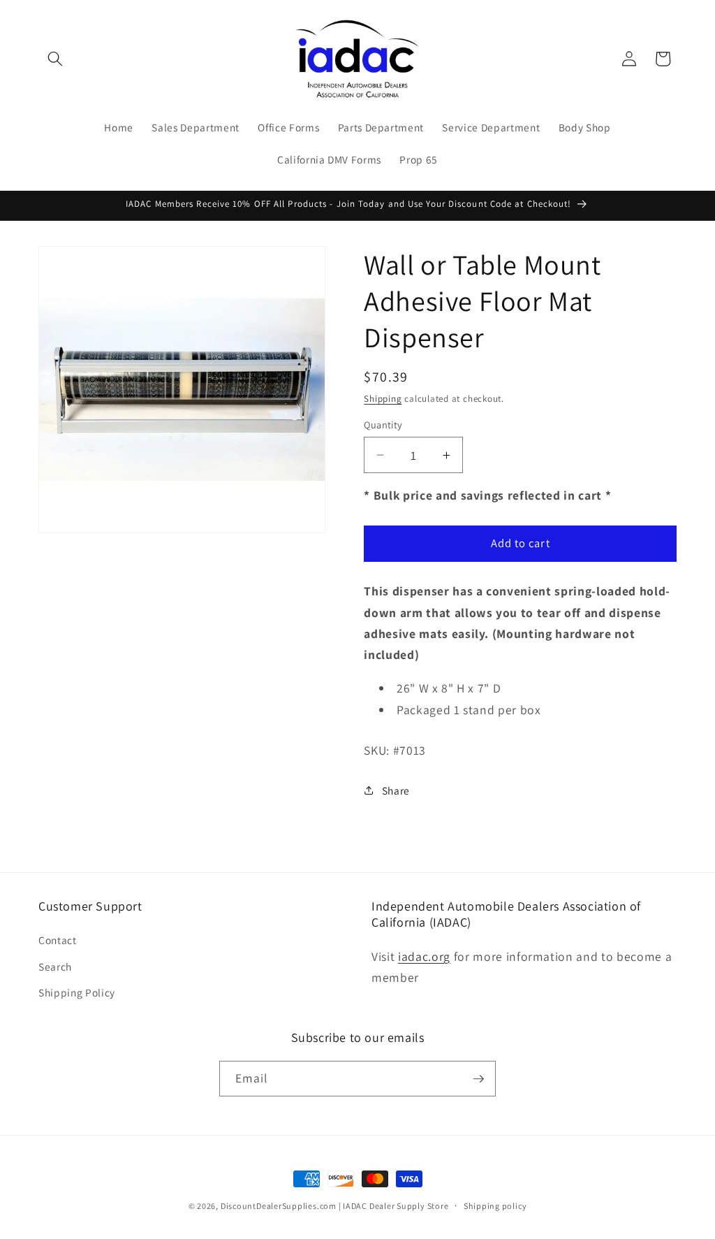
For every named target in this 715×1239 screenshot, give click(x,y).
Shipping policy (495, 1206)
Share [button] (396, 790)
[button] (55, 58)
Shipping (382, 399)
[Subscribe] (478, 1079)
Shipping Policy (76, 992)
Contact (57, 940)
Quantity (383, 424)
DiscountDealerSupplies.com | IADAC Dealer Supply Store (335, 1206)
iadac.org (424, 956)
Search (55, 966)
